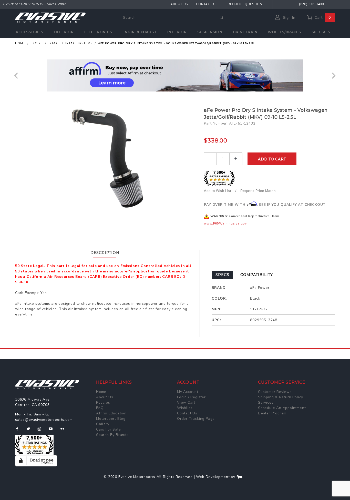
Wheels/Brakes (284, 32)
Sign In (288, 17)
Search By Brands (112, 434)
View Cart (186, 402)
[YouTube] (53, 431)
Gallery (102, 424)
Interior (177, 32)
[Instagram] (41, 431)
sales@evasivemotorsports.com (44, 419)
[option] (175, 75)
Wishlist (184, 407)
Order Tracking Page (196, 418)
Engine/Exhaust (139, 32)
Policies (103, 402)
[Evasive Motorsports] (50, 17)
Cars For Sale (108, 429)
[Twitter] (30, 431)
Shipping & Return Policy (280, 397)
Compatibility (256, 274)
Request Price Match (257, 191)
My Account (187, 391)
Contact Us (207, 4)
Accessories (29, 32)
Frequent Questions (245, 4)
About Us (179, 4)
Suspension (209, 32)
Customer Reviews (275, 391)
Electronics (98, 32)
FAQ (100, 407)
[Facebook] (19, 431)
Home (101, 391)
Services (265, 402)
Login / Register (191, 397)
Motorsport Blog (111, 418)
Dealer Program (272, 413)
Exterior (64, 32)
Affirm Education (111, 413)
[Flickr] (64, 431)
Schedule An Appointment (282, 407)
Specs (222, 274)
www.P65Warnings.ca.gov (225, 223)
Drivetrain (245, 32)
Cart (322, 17)
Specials (321, 32)
